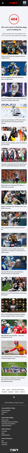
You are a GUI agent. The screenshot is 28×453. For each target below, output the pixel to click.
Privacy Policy (5, 419)
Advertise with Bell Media (17, 389)
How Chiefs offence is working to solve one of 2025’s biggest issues (13, 357)
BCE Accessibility (6, 410)
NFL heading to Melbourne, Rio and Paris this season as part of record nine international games (13, 379)
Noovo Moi (4, 444)
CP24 (3, 433)
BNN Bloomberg (6, 435)
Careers (8, 389)
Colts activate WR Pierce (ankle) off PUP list (13, 228)
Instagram (10, 391)
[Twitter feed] (14, 397)
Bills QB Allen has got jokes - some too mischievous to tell (12, 336)
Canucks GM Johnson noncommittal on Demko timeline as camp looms (12, 272)
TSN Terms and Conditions (8, 423)
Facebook (4, 391)
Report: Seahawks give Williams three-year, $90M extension (14, 207)
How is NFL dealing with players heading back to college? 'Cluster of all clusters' (13, 315)
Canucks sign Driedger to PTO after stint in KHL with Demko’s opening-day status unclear (13, 121)
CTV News (4, 431)
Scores (24, 4)
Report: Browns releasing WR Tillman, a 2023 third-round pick (12, 186)
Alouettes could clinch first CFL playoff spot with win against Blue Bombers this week (14, 165)
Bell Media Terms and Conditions (10, 421)
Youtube (17, 391)
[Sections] (2, 3)
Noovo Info (4, 442)
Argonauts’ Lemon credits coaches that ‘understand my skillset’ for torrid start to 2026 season (13, 250)
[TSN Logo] (13, 3)
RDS (3, 440)
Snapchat (22, 391)
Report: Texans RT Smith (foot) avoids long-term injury (14, 294)
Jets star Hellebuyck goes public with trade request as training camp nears (13, 99)
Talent (3, 389)
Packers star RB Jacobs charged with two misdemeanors (13, 57)
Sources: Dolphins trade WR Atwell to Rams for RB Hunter (12, 78)
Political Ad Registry (7, 425)
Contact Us (4, 412)
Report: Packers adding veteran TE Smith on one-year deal (14, 143)
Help (3, 414)
